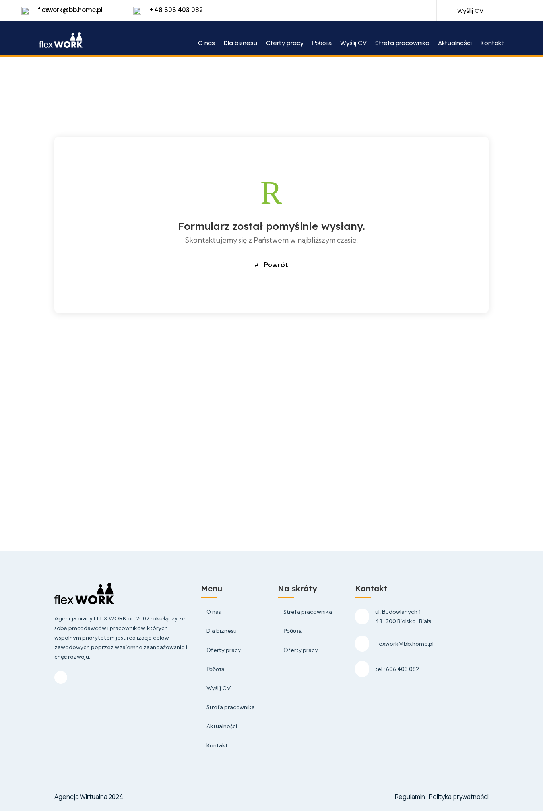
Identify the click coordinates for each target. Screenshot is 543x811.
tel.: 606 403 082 (397, 669)
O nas (206, 43)
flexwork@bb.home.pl (70, 10)
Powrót (276, 264)
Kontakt (492, 43)
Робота (322, 43)
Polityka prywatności (459, 796)
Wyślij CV (353, 43)
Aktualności (455, 43)
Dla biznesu (240, 43)
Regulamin (410, 796)
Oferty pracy (284, 43)
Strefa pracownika (402, 43)
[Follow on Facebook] (394, 11)
